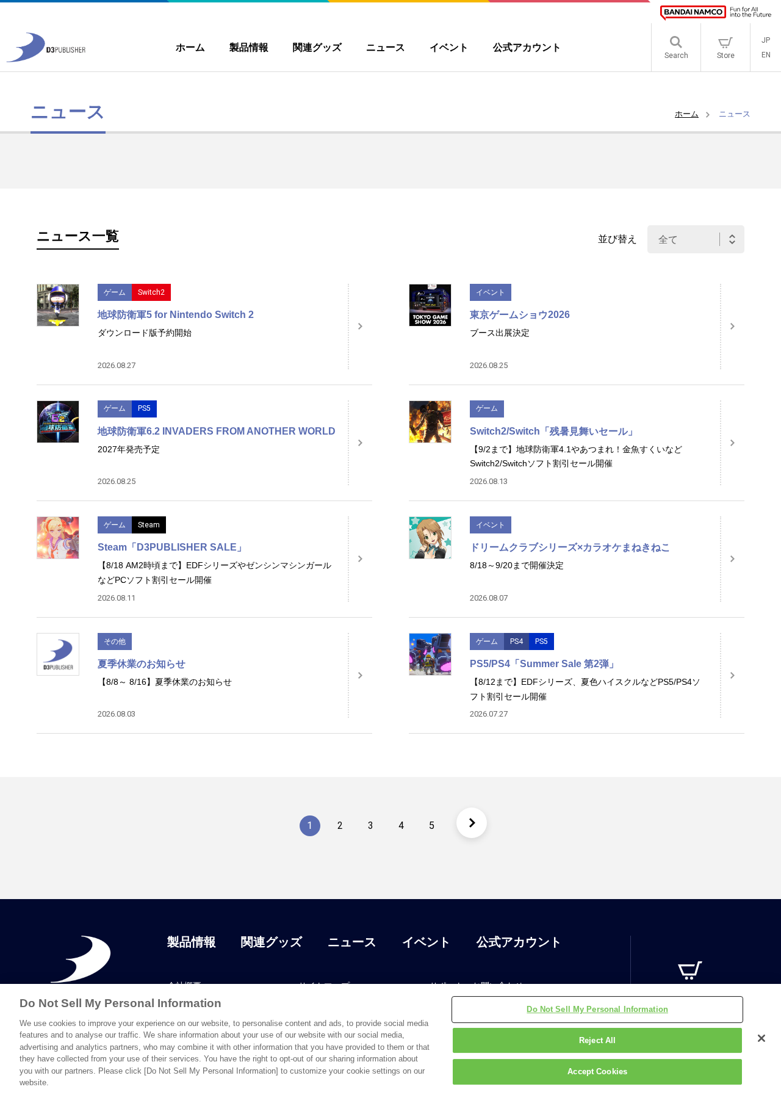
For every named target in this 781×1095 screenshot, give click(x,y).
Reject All (597, 1040)
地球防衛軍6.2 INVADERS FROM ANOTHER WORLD (217, 431)
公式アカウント (519, 942)
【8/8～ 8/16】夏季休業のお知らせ (165, 682)
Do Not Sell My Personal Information (597, 1009)
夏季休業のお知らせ (141, 664)
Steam (149, 525)
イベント (490, 292)
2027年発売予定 (129, 449)
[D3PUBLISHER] (45, 59)
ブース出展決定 (500, 333)
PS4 (516, 641)
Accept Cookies (597, 1071)
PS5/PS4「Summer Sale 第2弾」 (544, 664)
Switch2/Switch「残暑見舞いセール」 (554, 431)
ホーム (687, 113)
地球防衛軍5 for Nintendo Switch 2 (176, 314)
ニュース (352, 942)
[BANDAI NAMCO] (715, 13)
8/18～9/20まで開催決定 (517, 565)
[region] (390, 1039)
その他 (115, 641)
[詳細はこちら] (360, 326)
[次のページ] (471, 823)
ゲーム (115, 292)
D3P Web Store (690, 997)
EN (766, 55)
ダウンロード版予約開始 (145, 333)
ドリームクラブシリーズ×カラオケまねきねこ (570, 547)
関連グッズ (271, 942)
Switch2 (151, 292)
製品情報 (191, 942)
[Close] (761, 1038)
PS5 (144, 408)
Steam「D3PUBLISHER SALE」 (172, 547)
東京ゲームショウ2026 (520, 314)
